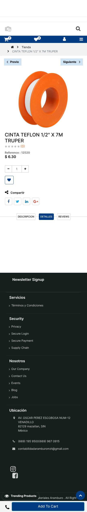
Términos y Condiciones (27, 305)
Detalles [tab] (46, 216)
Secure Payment (22, 340)
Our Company (20, 369)
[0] (6, 39)
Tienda (26, 47)
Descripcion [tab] (26, 216)
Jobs (14, 397)
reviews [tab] (63, 216)
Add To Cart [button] (48, 506)
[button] (9, 180)
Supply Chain (20, 348)
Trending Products (23, 496)
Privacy (16, 326)
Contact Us (18, 376)
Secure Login (20, 333)
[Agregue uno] (25, 169)
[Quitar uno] (8, 169)
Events (15, 383)
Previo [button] (14, 62)
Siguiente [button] (70, 62)
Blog (14, 390)
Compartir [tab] (17, 193)
